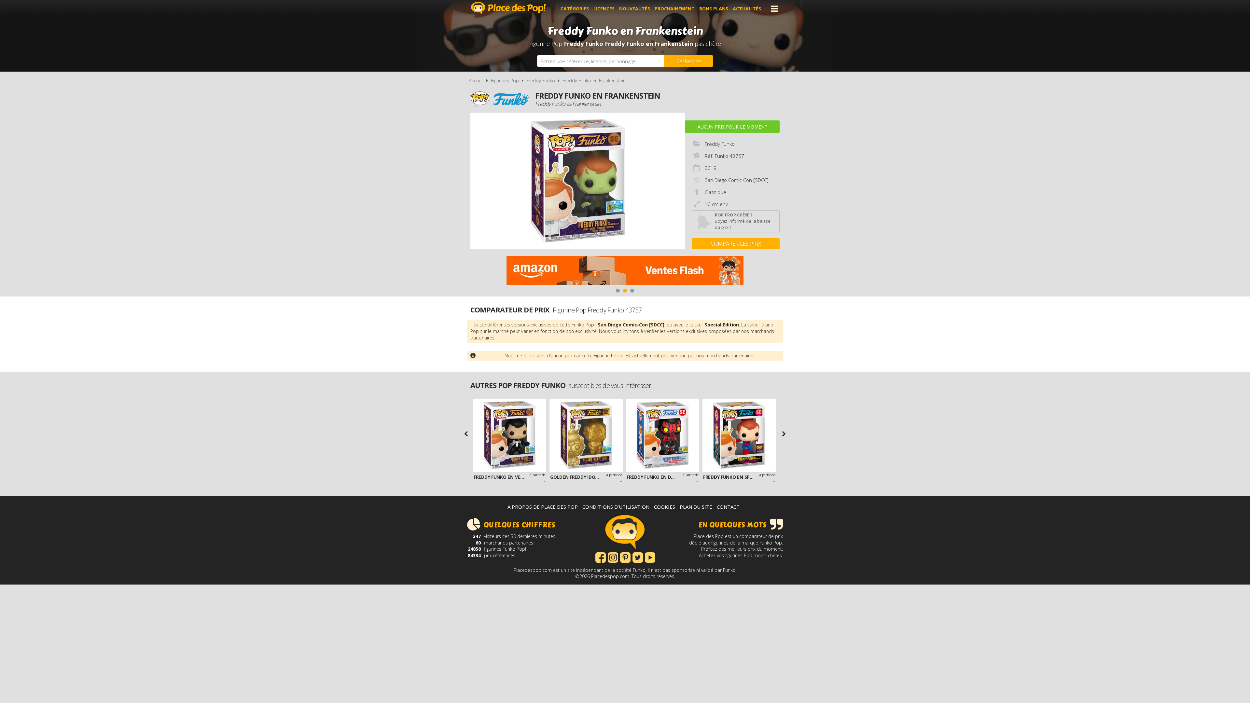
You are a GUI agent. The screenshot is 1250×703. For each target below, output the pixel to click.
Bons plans (713, 9)
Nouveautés (634, 9)
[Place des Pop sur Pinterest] (625, 557)
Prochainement (675, 9)
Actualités (747, 9)
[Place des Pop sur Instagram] (613, 557)
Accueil (476, 80)
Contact (728, 506)
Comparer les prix (736, 243)
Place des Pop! (508, 8)
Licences (604, 9)
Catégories (575, 9)
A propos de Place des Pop (542, 506)
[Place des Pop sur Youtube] (650, 557)
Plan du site (696, 506)
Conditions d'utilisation (615, 506)
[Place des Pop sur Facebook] (600, 557)
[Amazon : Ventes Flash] (625, 271)
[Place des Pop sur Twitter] (637, 557)
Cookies (664, 506)
